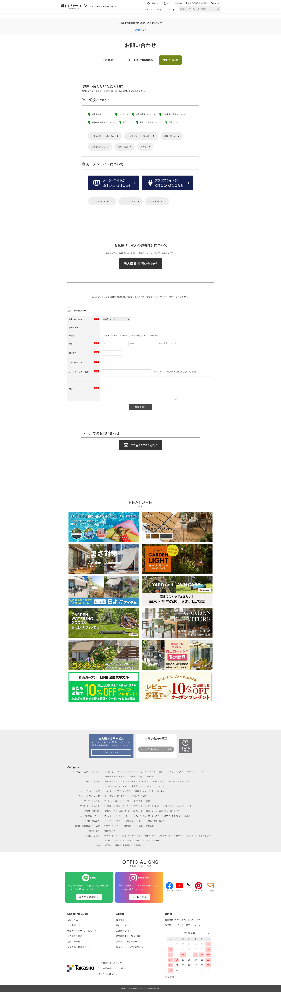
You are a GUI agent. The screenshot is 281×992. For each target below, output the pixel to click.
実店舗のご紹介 (123, 931)
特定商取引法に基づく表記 (128, 936)
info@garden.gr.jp (143, 445)
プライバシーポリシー (126, 942)
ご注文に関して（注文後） (139, 136)
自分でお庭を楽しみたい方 (109, 963)
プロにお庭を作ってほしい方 (110, 968)
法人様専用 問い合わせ (141, 263)
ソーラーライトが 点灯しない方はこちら (117, 183)
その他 (144, 147)
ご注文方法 (72, 920)
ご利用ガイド (73, 925)
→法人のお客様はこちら (78, 947)
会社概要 (120, 920)
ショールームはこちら (107, 974)
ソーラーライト (129, 201)
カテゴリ (148, 9)
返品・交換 (123, 147)
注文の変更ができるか (145, 114)
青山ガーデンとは (124, 925)
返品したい (127, 122)
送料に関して (170, 136)
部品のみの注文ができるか (103, 122)
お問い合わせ (73, 942)
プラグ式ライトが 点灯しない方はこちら (169, 183)
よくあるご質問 (74, 936)
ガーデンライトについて (105, 164)
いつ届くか (123, 114)
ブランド (170, 9)
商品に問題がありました (150, 122)
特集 (159, 9)
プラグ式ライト (155, 201)
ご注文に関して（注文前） (103, 136)
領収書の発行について (101, 114)
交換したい (173, 122)
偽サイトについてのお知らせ (129, 947)
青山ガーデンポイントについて (82, 931)
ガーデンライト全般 (100, 201)
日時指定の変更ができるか (174, 114)
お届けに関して (98, 147)
